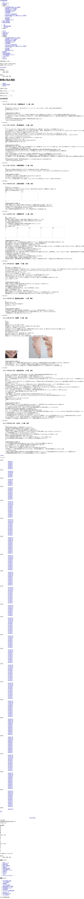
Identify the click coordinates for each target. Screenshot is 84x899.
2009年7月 (10, 726)
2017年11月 (10, 588)
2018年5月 (10, 580)
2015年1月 (10, 633)
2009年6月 (10, 727)
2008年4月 (10, 748)
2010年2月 (10, 714)
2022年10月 (10, 504)
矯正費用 (7, 18)
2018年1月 (10, 584)
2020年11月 (10, 539)
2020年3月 (10, 550)
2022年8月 (10, 507)
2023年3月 (10, 496)
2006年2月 (10, 786)
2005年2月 (10, 804)
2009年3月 (10, 731)
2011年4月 (10, 694)
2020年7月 (10, 544)
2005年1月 (10, 806)
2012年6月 (10, 673)
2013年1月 (10, 662)
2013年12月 (10, 649)
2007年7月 (10, 762)
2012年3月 (10, 677)
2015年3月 (10, 630)
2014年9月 (10, 638)
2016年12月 (10, 605)
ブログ (4, 57)
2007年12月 (10, 755)
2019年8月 (10, 561)
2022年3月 (10, 514)
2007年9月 (10, 759)
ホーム (4, 30)
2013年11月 (10, 651)
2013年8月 (10, 654)
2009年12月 (10, 719)
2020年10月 (10, 540)
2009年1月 (10, 734)
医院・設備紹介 (6, 21)
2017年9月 (10, 591)
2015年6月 (10, 626)
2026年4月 (10, 464)
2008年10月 (10, 739)
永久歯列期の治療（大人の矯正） (13, 7)
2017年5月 (10, 597)
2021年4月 (10, 530)
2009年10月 (10, 721)
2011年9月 (10, 687)
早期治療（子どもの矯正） (11, 8)
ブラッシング (8, 16)
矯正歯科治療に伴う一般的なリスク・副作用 (15, 15)
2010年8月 (10, 706)
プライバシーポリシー (8, 875)
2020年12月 (10, 537)
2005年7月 (10, 798)
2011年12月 (10, 683)
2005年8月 (10, 796)
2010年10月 (10, 703)
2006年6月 (10, 781)
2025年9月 (10, 474)
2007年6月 (10, 763)
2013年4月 (10, 659)
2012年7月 (10, 672)
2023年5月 (10, 493)
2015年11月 (10, 619)
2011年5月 (10, 692)
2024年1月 (10, 485)
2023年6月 (10, 492)
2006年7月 (10, 780)
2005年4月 (10, 802)
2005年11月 (10, 792)
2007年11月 (10, 756)
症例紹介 (5, 51)
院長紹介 (5, 4)
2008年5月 (10, 746)
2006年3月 (10, 785)
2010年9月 (10, 705)
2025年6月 (10, 475)
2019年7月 (10, 562)
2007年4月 (10, 766)
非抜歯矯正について (10, 11)
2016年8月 (10, 611)
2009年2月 (10, 732)
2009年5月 (10, 728)
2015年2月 (10, 631)
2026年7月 (10, 461)
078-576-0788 (3, 67)
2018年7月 (10, 577)
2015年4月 (10, 629)
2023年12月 (10, 487)
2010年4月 (10, 712)
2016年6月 (10, 613)
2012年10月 (10, 667)
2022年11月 (10, 503)
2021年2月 (10, 533)
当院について (6, 3)
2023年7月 (10, 490)
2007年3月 (10, 767)
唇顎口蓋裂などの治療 (10, 10)
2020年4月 (10, 548)
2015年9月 (10, 622)
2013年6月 (10, 656)
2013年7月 (10, 655)
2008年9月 (10, 741)
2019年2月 (10, 569)
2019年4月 (10, 566)
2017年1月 (10, 602)
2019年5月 (10, 565)
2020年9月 (10, 541)
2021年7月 (10, 526)
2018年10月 (10, 575)
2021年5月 (10, 529)
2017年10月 (10, 590)
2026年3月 (10, 465)
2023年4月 (10, 494)
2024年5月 (10, 482)
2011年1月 (10, 698)
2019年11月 (10, 557)
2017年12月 (10, 587)
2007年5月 (10, 764)
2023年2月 (10, 497)
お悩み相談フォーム (7, 869)
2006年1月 (10, 788)
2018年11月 (10, 573)
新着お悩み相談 (6, 22)
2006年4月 (10, 784)
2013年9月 (10, 652)
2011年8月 (10, 688)
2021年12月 (10, 519)
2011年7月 (10, 690)
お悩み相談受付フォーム (8, 54)
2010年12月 (10, 701)
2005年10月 (10, 793)
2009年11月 (10, 720)
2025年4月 (10, 476)
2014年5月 (10, 644)
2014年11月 (10, 637)
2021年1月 (10, 534)
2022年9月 (10, 505)
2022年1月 (10, 516)
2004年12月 (10, 809)
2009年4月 (10, 730)
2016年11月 (10, 606)
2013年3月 (10, 660)
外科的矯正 (7, 12)
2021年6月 (10, 528)
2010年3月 (10, 713)
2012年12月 (10, 665)
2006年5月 (10, 782)
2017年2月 (10, 601)
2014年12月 (10, 636)
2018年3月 (10, 583)
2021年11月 (10, 521)
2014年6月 (10, 642)
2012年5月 (10, 674)
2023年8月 (10, 489)
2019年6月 (10, 564)
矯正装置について (9, 19)
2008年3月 (10, 749)
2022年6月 (10, 510)
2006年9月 (10, 777)
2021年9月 (10, 523)
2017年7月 (10, 594)
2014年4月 (10, 645)
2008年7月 (10, 744)
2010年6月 (10, 709)
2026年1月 (10, 468)
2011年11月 (10, 684)
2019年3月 (10, 568)
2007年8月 (10, 760)
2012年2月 (10, 678)
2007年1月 (10, 770)
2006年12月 (10, 773)
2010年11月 (10, 702)
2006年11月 (10, 774)
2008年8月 (10, 742)
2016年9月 (10, 609)
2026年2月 (10, 467)
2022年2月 (10, 515)
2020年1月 (10, 552)
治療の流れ (5, 33)
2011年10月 (10, 685)
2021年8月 (10, 525)
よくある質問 (6, 55)
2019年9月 (10, 559)
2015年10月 (10, 620)
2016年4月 (10, 615)
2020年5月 (10, 547)
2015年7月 (10, 624)
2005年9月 (10, 795)
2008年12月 (10, 737)
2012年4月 (10, 676)
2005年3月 (10, 803)
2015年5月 (10, 627)
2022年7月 (10, 508)
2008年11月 (10, 738)
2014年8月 (10, 640)
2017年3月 (10, 600)
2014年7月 (10, 641)
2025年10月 (10, 472)
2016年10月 (10, 608)
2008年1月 (10, 752)
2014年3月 (10, 647)
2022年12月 (10, 501)
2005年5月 (10, 800)
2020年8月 (10, 543)
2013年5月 (10, 658)
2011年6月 (10, 691)
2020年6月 (10, 546)
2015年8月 (10, 623)
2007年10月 (10, 757)
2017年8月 (10, 593)
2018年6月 (10, 579)
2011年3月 (10, 695)
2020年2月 (10, 551)
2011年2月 (10, 696)
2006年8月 (10, 778)
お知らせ (5, 58)
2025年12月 (10, 471)
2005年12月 (10, 791)
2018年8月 (10, 576)
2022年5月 (10, 511)
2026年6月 (10, 462)
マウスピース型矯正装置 (11, 14)
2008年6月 (10, 745)
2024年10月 (10, 479)
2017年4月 (10, 598)
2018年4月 (10, 582)
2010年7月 (10, 708)
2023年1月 (10, 498)
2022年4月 (10, 512)
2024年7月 (10, 480)
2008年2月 (10, 750)
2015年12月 (10, 618)
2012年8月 (10, 670)
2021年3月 (10, 532)
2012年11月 (10, 666)
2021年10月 (10, 522)
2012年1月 (10, 680)
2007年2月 (10, 768)
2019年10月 (10, 558)
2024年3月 (10, 483)
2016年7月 (10, 612)
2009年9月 (10, 723)
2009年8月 (10, 724)
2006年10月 (10, 775)
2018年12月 (10, 572)
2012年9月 (10, 669)
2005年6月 (10, 799)
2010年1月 (10, 716)
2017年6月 (10, 595)
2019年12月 (10, 555)
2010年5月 (10, 710)
